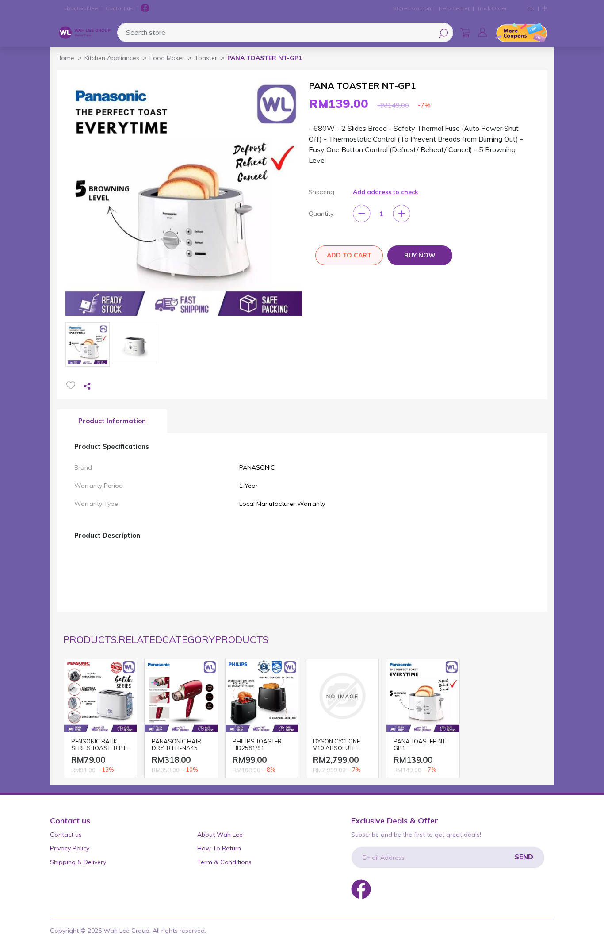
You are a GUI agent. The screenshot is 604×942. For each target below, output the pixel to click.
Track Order (492, 8)
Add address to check (385, 192)
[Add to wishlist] (70, 385)
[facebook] (145, 8)
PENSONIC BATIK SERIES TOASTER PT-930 (99, 745)
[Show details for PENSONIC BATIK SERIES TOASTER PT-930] (100, 695)
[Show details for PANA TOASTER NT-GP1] (422, 695)
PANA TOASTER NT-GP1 (420, 745)
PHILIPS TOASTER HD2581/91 (257, 745)
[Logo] (85, 33)
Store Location (412, 8)
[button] (482, 32)
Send (524, 857)
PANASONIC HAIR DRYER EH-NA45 (176, 745)
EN (531, 8)
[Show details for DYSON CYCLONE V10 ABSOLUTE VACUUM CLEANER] (342, 695)
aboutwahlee (80, 8)
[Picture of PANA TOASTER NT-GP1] (87, 344)
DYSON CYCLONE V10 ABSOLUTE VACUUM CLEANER (339, 745)
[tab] (112, 421)
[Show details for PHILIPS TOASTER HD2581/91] (262, 695)
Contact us (119, 8)
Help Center (454, 8)
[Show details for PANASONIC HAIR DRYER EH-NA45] (181, 695)
